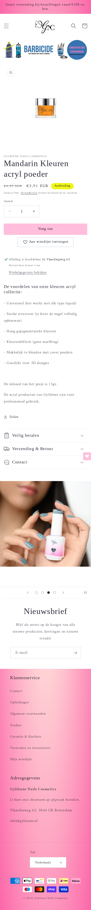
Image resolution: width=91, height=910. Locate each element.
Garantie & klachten (25, 737)
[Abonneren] (75, 653)
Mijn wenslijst (21, 759)
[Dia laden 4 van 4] (55, 593)
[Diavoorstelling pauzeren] (85, 592)
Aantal (8, 201)
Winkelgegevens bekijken (28, 272)
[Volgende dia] (63, 592)
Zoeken (15, 725)
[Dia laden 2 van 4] (42, 593)
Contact (16, 691)
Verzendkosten (29, 193)
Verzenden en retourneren (30, 748)
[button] (6, 25)
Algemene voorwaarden (28, 714)
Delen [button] (14, 417)
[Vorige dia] (27, 592)
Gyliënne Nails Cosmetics (51, 898)
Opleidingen (19, 702)
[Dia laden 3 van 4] (49, 593)
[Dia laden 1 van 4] (36, 593)
